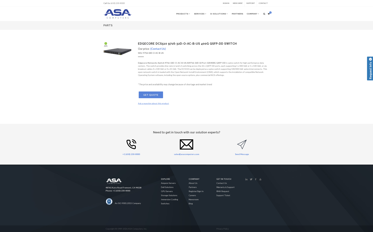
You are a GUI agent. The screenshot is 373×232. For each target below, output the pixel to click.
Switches (165, 203)
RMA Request (222, 191)
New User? (238, 3)
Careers (192, 195)
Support (250, 3)
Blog (191, 203)
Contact (263, 3)
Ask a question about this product (153, 103)
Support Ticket (223, 195)
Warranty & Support (225, 187)
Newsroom (194, 199)
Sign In (226, 3)
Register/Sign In (196, 191)
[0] (269, 13)
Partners (193, 187)
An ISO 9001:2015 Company (128, 203)
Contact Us (221, 183)
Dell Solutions (167, 187)
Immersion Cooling (169, 199)
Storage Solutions (169, 195)
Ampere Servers (168, 183)
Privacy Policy (222, 228)
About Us (193, 183)
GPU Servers (167, 191)
